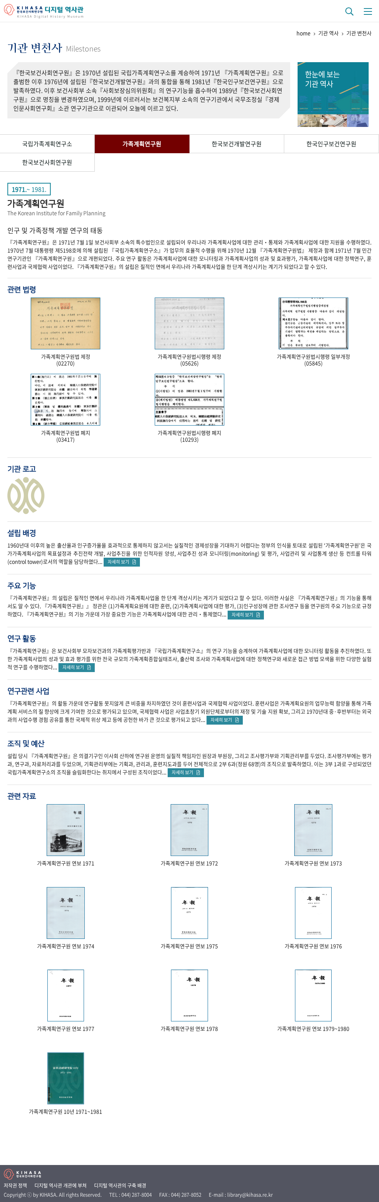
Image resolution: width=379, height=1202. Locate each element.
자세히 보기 (120, 561)
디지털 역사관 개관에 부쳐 (60, 1185)
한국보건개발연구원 (237, 143)
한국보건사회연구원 (47, 162)
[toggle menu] (368, 11)
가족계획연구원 (142, 143)
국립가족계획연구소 (47, 143)
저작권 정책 (15, 1185)
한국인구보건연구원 (331, 143)
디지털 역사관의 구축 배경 (120, 1185)
